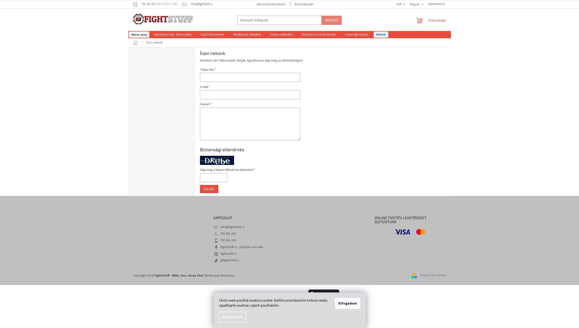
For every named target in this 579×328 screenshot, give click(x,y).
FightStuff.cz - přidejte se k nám (241, 247)
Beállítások (232, 317)
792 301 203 (228, 233)
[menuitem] (139, 34)
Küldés (209, 189)
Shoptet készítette (433, 275)
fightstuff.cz (228, 253)
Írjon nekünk (304, 5)
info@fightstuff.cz (232, 227)
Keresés (331, 20)
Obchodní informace (271, 5)
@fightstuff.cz (229, 260)
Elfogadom (347, 303)
